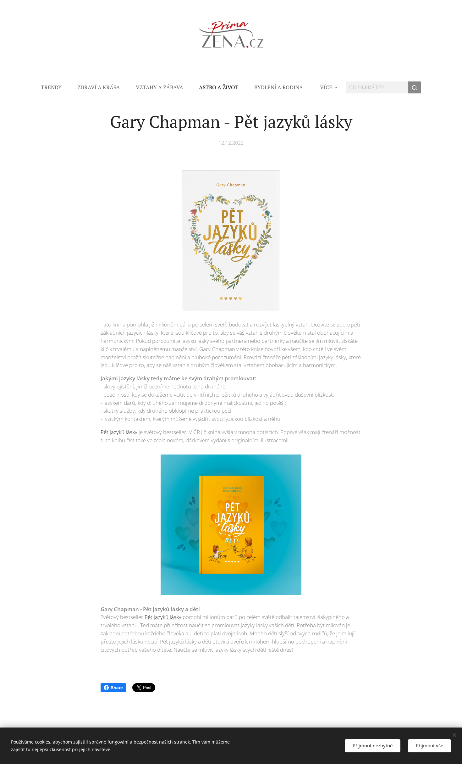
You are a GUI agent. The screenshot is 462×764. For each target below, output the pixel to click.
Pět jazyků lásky (120, 432)
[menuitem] (55, 87)
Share (117, 687)
